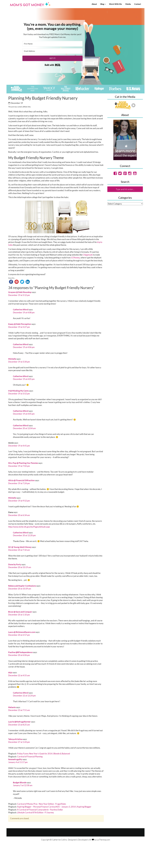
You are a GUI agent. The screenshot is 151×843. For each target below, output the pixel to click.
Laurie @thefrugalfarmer (19, 721)
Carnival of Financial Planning (30, 756)
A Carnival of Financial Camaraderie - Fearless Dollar (40, 809)
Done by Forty (14, 564)
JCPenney (75, 257)
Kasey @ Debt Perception (19, 324)
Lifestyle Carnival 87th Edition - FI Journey (35, 812)
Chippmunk (88, 254)
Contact (137, 4)
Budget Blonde (19, 782)
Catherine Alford (20, 309)
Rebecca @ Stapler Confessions (22, 586)
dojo (10, 672)
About (94, 4)
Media (128, 4)
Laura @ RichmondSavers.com (21, 632)
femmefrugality (15, 759)
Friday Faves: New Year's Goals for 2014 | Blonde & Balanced (43, 753)
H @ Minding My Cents (18, 391)
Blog (102, 4)
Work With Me (115, 4)
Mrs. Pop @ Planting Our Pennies (23, 463)
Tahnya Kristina (15, 739)
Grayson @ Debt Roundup (19, 292)
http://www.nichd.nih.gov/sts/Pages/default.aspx (29, 527)
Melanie (12, 707)
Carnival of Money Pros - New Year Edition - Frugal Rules (41, 804)
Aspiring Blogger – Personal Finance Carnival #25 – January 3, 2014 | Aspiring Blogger (54, 806)
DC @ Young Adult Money (19, 547)
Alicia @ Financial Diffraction (21, 480)
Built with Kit (52, 65)
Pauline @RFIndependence (20, 652)
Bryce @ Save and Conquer (20, 612)
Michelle (12, 359)
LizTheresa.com (103, 839)
